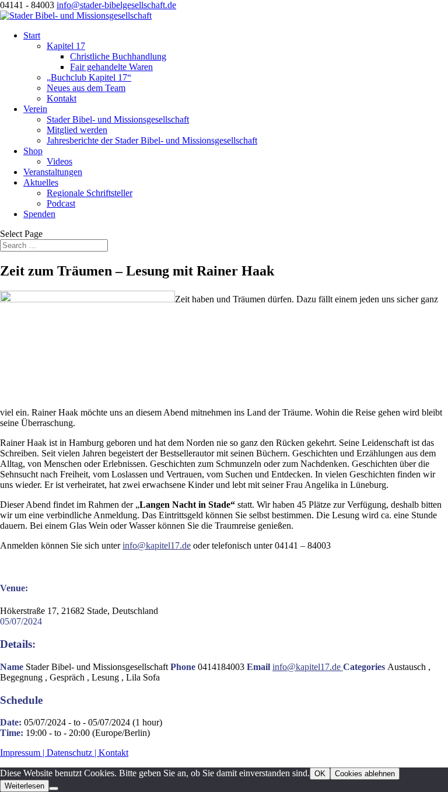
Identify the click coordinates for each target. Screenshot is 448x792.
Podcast (61, 203)
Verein (35, 109)
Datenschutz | (73, 753)
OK (320, 773)
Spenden (39, 214)
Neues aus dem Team (86, 88)
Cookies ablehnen (365, 773)
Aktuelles (40, 182)
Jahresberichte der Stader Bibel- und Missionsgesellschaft (152, 140)
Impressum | (23, 753)
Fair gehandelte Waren (111, 67)
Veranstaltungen (52, 172)
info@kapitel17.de (157, 545)
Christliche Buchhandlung (118, 56)
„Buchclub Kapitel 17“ (89, 77)
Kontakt (61, 98)
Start (31, 35)
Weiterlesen (24, 785)
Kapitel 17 (66, 46)
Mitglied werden (77, 130)
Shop (33, 151)
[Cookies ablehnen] (53, 788)
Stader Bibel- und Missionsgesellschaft (118, 119)
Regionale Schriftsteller (89, 193)
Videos (59, 161)
